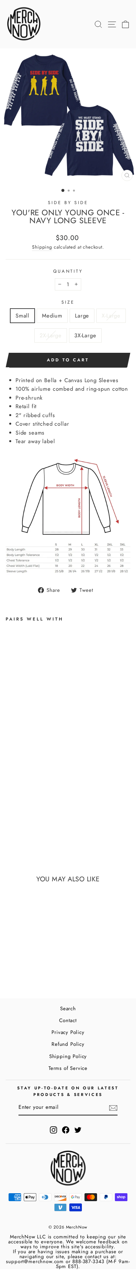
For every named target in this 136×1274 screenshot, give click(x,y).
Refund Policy (68, 1044)
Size (68, 302)
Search (68, 1008)
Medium (52, 315)
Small (22, 315)
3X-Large (85, 335)
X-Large (111, 315)
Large (82, 315)
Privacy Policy (68, 1032)
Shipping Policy (68, 1056)
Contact (68, 1020)
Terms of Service (68, 1068)
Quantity (68, 271)
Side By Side (68, 202)
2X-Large (51, 335)
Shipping (42, 247)
